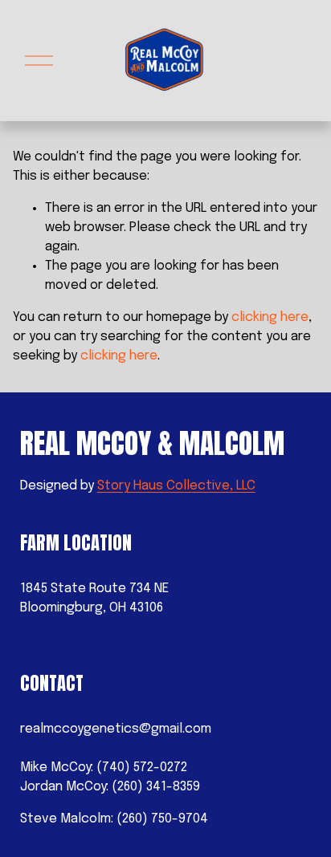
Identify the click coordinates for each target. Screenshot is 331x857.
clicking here (270, 317)
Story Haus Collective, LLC (176, 486)
